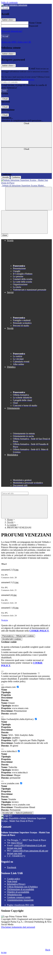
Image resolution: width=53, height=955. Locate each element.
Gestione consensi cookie (19, 897)
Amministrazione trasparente (20, 900)
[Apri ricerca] (28, 198)
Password (33, 26)
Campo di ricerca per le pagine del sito (19, 490)
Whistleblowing (14, 894)
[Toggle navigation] (24, 222)
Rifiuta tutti (25, 636)
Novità (10, 522)
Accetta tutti (11, 639)
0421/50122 (16, 843)
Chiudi (5, 99)
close (4, 235)
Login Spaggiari (27, 79)
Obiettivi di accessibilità (18, 892)
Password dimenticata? (11, 31)
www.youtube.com (10, 783)
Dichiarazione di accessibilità (20, 889)
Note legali (12, 881)
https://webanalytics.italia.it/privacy (17, 719)
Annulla (5, 177)
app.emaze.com (8, 687)
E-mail (32, 68)
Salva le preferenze (24, 813)
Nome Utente (35, 23)
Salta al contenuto (9, 2)
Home (10, 519)
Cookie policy (13, 878)
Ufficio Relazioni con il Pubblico (22, 886)
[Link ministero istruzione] (14, 5)
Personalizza (7, 636)
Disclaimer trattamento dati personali (18, 927)
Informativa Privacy (16, 884)
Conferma (16, 177)
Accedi (5, 8)
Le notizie (11, 525)
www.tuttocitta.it (9, 751)
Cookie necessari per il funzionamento (19, 673)
